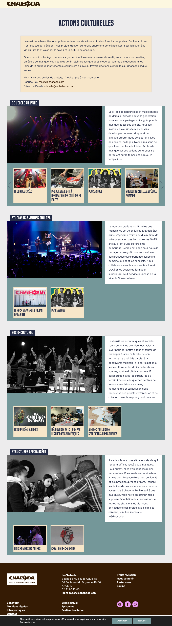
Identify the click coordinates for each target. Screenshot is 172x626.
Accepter (122, 620)
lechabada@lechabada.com (79, 593)
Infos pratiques (16, 610)
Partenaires (124, 582)
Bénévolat (13, 603)
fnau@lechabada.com (51, 82)
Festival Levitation (73, 610)
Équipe (121, 586)
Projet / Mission (126, 575)
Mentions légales (17, 606)
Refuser (142, 620)
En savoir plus (27, 622)
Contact (12, 614)
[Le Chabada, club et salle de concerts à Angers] (23, 3)
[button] (10, 185)
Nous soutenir (125, 578)
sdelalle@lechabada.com (59, 86)
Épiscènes (68, 606)
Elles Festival (70, 603)
